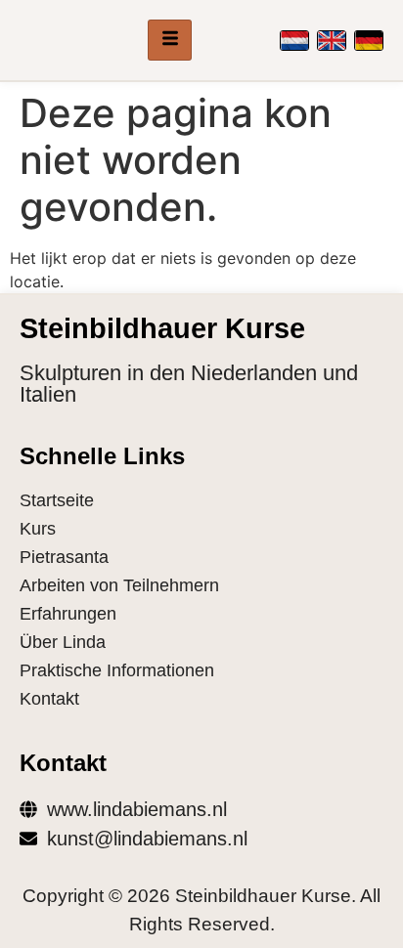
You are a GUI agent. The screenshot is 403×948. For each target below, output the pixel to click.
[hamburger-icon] (170, 40)
